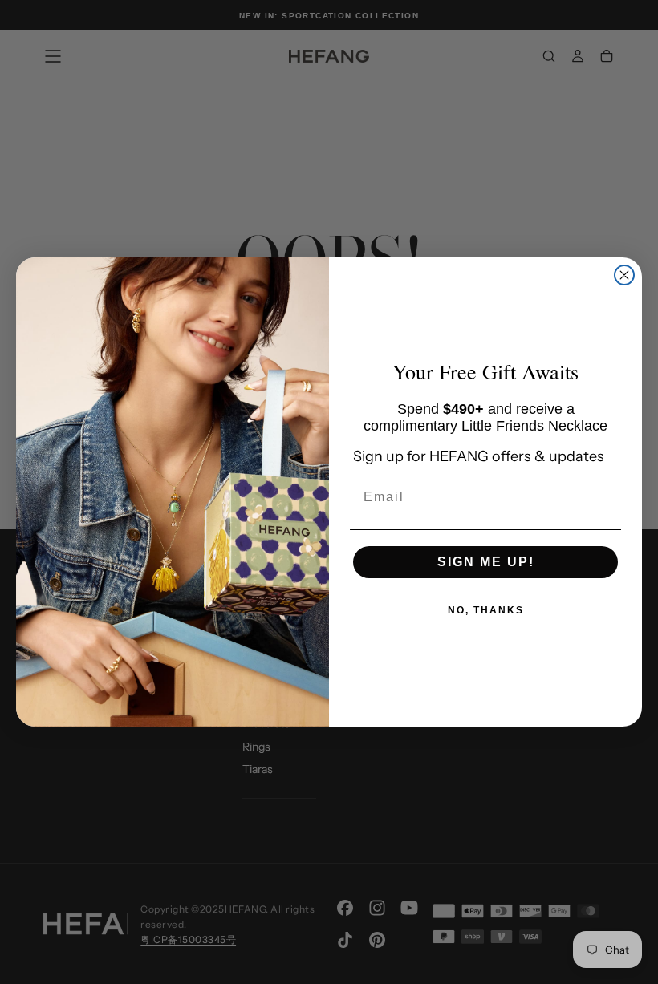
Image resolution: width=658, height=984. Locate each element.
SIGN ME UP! (485, 562)
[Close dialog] (624, 275)
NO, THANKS (486, 610)
